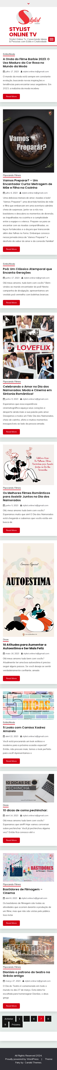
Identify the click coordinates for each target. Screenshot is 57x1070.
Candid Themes (33, 1062)
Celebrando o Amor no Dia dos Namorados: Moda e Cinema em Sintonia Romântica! (27, 390)
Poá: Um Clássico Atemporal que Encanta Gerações (27, 271)
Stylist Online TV (23, 31)
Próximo (16, 1024)
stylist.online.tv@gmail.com (36, 71)
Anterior (9, 1018)
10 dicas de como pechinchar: (25, 810)
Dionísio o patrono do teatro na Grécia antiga (26, 974)
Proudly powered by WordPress (22, 1059)
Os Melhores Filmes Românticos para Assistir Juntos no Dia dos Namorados (26, 496)
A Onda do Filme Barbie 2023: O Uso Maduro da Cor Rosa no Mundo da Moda (26, 62)
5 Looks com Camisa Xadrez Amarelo (24, 729)
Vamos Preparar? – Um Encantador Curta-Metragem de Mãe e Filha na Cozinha (27, 184)
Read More (11, 96)
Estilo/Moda (9, 54)
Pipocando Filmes (12, 175)
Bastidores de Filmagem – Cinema (23, 891)
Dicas (6, 639)
